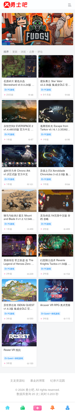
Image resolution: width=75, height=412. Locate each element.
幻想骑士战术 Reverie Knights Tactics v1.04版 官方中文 (55, 263)
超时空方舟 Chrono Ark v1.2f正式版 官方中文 (17, 172)
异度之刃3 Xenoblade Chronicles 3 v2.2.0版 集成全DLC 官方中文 (55, 174)
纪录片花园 (57, 381)
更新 (14, 51)
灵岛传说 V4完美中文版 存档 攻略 (55, 217)
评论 (40, 51)
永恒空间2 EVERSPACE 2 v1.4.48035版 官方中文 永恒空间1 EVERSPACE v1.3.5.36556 (18, 131)
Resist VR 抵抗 (12, 350)
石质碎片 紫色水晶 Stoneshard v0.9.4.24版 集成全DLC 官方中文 (19, 84)
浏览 (23, 51)
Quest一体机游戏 (52, 313)
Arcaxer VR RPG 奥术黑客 (55, 305)
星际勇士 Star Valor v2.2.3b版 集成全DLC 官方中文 (55, 84)
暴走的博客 (37, 381)
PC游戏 (10, 89)
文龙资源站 (17, 381)
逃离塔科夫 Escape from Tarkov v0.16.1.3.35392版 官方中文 (55, 129)
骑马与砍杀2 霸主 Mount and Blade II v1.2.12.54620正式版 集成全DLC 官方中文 (19, 221)
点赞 (31, 51)
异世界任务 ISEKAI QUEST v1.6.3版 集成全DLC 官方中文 (19, 308)
